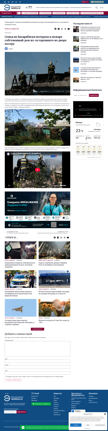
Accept (76, 425)
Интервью (73, 7)
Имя (6, 358)
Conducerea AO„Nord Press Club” (78, 398)
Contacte (91, 396)
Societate (56, 398)
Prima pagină (9, 22)
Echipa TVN (34, 396)
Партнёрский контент (86, 7)
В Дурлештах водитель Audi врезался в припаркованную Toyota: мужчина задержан (20, 265)
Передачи (66, 7)
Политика (52, 7)
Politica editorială (76, 401)
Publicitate (34, 400)
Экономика (57, 7)
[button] (105, 414)
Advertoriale (57, 414)
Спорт (62, 7)
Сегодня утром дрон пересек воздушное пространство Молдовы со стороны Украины (20, 322)
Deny (88, 425)
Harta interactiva (93, 398)
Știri (55, 396)
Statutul (73, 407)
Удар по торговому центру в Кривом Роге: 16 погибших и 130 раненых (92, 38)
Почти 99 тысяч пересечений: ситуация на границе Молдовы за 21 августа (48, 16)
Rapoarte (73, 405)
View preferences (100, 425)
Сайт (6, 370)
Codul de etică (75, 403)
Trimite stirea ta (93, 402)
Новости (38, 7)
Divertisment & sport (59, 410)
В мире (47, 7)
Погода (41, 318)
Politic (55, 400)
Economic (56, 404)
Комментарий (9, 340)
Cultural (56, 408)
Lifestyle (56, 406)
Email (7, 364)
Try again (88, 113)
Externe (56, 402)
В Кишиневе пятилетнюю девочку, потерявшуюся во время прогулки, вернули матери (18, 294)
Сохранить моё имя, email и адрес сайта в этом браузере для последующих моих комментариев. (34, 376)
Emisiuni (56, 412)
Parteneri (33, 398)
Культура (78, 7)
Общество (43, 7)
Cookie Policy (87, 428)
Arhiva (90, 400)
